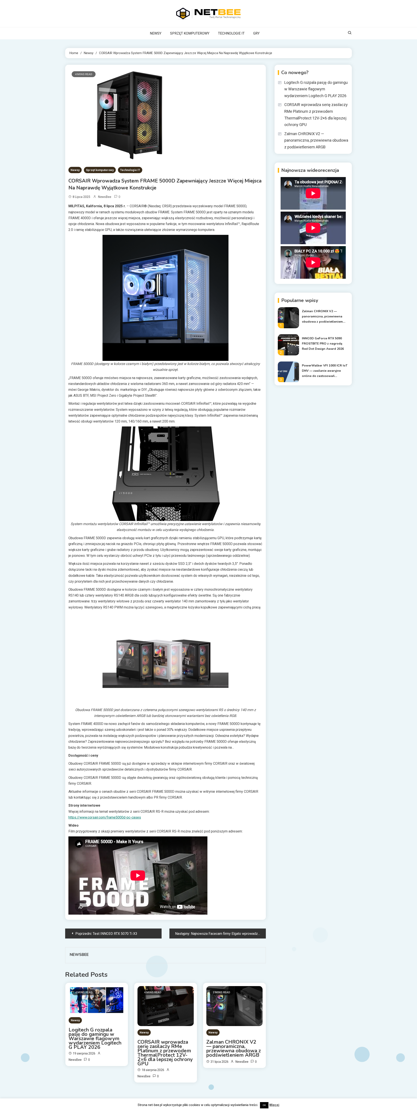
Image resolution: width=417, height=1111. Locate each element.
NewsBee (104, 197)
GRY (256, 33)
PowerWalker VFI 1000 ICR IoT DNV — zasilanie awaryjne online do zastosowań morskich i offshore (325, 371)
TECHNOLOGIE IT (231, 33)
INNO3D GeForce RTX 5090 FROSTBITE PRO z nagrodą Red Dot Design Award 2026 (323, 343)
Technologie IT (130, 170)
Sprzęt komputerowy (100, 170)
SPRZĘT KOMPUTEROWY (189, 33)
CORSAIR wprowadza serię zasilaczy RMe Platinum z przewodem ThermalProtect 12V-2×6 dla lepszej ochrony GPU (165, 1053)
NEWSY (155, 33)
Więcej (274, 1105)
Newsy (75, 170)
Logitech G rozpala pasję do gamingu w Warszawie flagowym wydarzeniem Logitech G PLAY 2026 (95, 1039)
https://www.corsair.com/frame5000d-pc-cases (104, 817)
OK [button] (264, 1105)
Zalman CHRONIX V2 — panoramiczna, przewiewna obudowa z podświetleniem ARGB (233, 1048)
